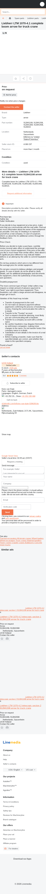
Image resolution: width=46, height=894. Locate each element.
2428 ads (13, 368)
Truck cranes (21, 540)
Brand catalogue (9, 820)
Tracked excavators (8, 538)
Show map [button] (6, 434)
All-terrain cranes (24, 538)
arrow (26, 117)
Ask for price (11, 95)
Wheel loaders (38, 538)
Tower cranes (6, 543)
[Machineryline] (10, 18)
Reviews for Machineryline (13, 815)
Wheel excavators (8, 540)
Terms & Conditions (11, 802)
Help (5, 759)
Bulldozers (29, 543)
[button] (42, 4)
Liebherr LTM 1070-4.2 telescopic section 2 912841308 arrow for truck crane (20, 706)
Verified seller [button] (11, 365)
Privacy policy (8, 806)
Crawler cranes (18, 543)
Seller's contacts (9, 764)
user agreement (11, 518)
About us (6, 755)
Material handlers (34, 540)
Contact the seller (11, 107)
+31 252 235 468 (28, 396)
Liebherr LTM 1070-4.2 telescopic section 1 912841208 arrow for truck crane (20, 618)
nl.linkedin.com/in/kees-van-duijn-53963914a (20, 404)
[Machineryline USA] (17, 4)
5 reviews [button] (23, 376)
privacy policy (35, 516)
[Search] (42, 11)
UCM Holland (7, 363)
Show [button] (18, 396)
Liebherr (27, 112)
